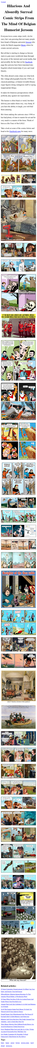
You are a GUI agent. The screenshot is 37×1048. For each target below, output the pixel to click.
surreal (12, 1043)
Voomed (3, 2)
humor (7, 1043)
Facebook (29, 62)
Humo (23, 45)
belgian (18, 1043)
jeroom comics (25, 1043)
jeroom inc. (9, 1046)
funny (2, 1043)
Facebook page (15, 131)
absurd (3, 1046)
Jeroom (28, 42)
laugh (32, 1043)
